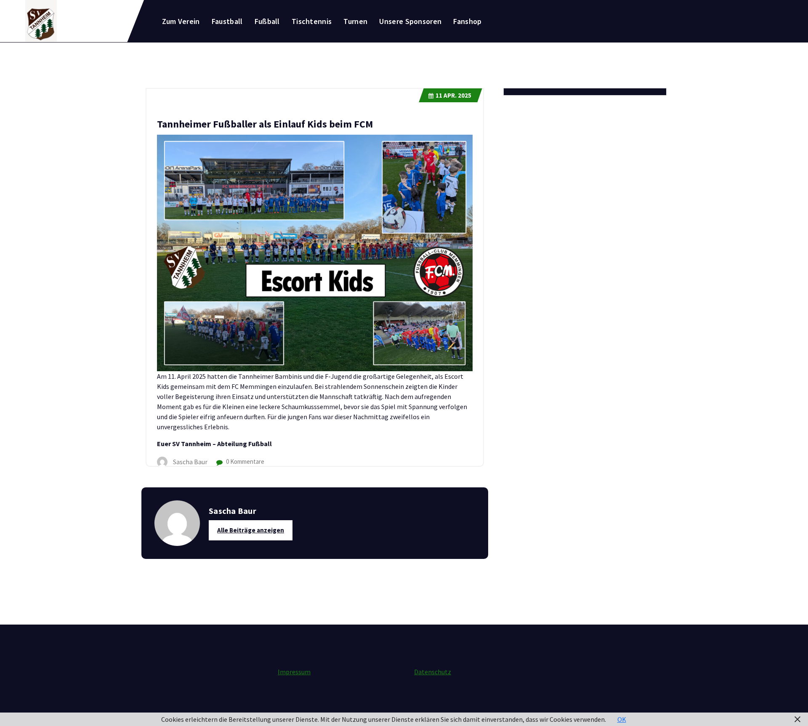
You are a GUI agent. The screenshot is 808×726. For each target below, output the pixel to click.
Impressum (294, 671)
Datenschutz (432, 671)
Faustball (227, 21)
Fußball (267, 21)
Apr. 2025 (453, 95)
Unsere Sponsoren (410, 21)
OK (621, 719)
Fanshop (467, 21)
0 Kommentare (244, 461)
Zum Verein (181, 21)
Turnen (355, 21)
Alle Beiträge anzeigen (250, 530)
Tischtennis (312, 21)
